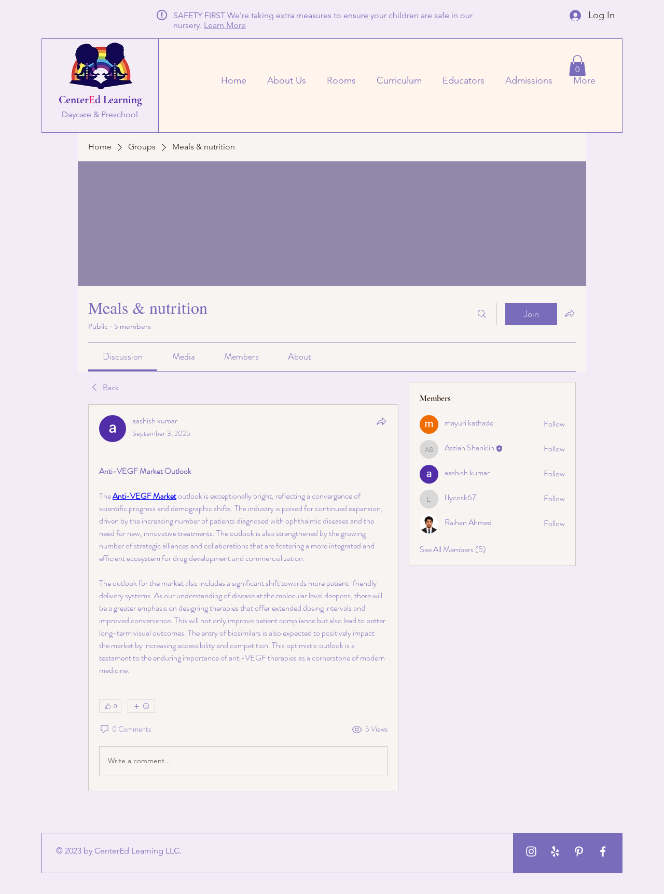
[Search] (482, 314)
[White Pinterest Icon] (579, 851)
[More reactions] (141, 706)
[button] (577, 65)
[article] (243, 597)
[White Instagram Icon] (531, 851)
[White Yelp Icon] (555, 851)
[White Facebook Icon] (603, 851)
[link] (123, 356)
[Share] (381, 421)
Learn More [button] (225, 25)
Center (74, 99)
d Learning (118, 99)
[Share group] (569, 313)
